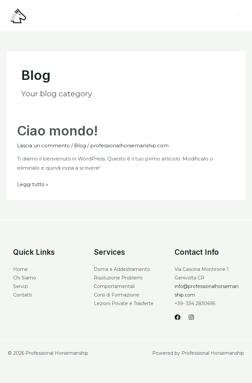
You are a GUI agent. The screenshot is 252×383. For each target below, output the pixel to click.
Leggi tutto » (32, 183)
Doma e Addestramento (122, 269)
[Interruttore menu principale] (239, 16)
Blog (80, 145)
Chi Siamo (24, 278)
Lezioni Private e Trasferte (124, 303)
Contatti (22, 295)
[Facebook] (177, 317)
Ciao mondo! (57, 131)
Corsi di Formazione (116, 295)
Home (20, 269)
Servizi (20, 286)
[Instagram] (191, 317)
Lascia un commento (43, 145)
